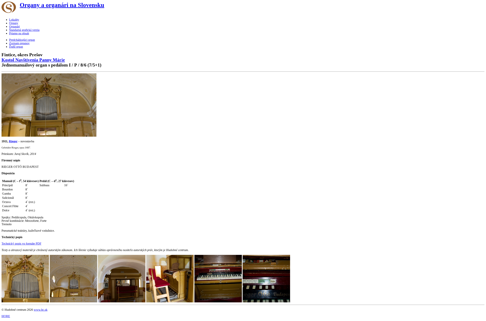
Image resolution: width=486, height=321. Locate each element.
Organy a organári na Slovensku (62, 5)
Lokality (14, 19)
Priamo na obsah (19, 33)
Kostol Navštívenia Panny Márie (33, 59)
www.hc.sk (40, 309)
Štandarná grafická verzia (24, 30)
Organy (13, 23)
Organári (14, 26)
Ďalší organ (16, 46)
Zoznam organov (19, 43)
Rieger (13, 141)
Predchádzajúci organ (22, 39)
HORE (6, 316)
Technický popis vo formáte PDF (21, 243)
